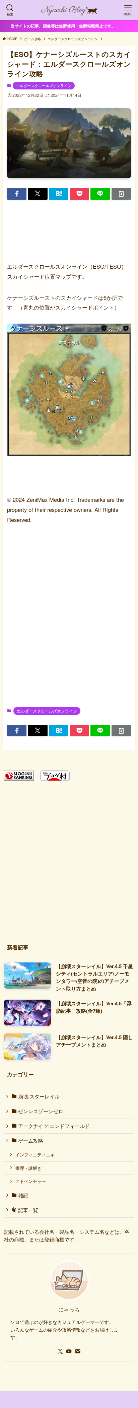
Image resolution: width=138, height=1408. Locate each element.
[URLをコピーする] (121, 194)
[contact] (77, 1351)
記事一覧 (27, 1209)
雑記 (22, 1195)
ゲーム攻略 (30, 1140)
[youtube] (69, 1351)
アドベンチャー (30, 1181)
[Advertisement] (69, 616)
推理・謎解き (28, 1168)
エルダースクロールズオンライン (43, 85)
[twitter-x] (60, 1351)
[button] (16, 194)
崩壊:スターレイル (38, 1096)
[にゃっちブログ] (69, 10)
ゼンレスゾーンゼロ (40, 1111)
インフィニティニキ (35, 1154)
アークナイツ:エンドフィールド (53, 1125)
